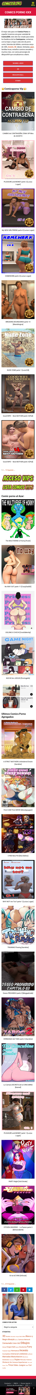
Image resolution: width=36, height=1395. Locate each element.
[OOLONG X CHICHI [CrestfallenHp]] (18, 628)
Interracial (15, 1354)
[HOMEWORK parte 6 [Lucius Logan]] (18, 272)
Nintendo (12, 1359)
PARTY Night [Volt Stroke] (18, 1181)
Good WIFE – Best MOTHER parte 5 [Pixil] (18, 416)
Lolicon (30, 1354)
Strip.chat (23, 688)
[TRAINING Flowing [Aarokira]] (18, 943)
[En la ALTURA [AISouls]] (18, 1272)
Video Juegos (19, 1365)
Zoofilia (4, 1368)
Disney (4, 1347)
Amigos (17, 1336)
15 (6, 470)
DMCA (16, 1383)
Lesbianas (23, 1354)
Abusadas (13, 1336)
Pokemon (29, 1359)
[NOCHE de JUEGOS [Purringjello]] (18, 674)
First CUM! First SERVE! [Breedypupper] (18, 810)
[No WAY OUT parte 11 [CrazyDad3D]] (18, 583)
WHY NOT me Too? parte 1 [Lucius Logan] (18, 902)
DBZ (18, 1343)
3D (15, 47)
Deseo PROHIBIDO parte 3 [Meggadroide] (18, 993)
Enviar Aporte (25, 1383)
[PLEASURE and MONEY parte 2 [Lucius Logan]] (18, 178)
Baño (20, 1336)
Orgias (17, 1359)
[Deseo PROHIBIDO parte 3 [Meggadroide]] (18, 989)
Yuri (30, 1365)
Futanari (4, 1351)
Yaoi (27, 1365)
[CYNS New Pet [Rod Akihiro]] (18, 852)
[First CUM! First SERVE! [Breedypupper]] (18, 806)
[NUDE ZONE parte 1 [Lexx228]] (18, 366)
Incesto (24, 1350)
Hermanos (15, 1351)
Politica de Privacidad (14, 1385)
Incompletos (6, 1354)
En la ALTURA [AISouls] (18, 1276)
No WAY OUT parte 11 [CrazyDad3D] (18, 587)
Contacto (7, 1383)
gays (32, 47)
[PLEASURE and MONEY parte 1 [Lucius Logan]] (18, 1129)
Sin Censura (14, 1362)
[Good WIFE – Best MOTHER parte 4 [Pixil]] (18, 458)
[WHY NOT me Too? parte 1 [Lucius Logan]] (18, 897)
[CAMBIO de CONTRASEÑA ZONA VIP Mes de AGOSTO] (18, 129)
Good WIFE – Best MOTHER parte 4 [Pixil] (18, 462)
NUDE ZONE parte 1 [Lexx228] (18, 370)
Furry (29, 1346)
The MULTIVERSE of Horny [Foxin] (18, 541)
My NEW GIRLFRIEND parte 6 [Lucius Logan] (18, 230)
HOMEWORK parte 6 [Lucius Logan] (18, 276)
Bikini (23, 1336)
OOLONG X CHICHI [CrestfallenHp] (18, 632)
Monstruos (25, 1357)
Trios (10, 1365)
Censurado (7, 1343)
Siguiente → (11, 470)
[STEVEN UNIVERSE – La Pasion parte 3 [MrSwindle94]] (18, 1223)
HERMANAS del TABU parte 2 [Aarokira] (18, 1039)
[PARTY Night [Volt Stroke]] (18, 1177)
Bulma (16, 1339)
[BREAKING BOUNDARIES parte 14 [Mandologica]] (18, 318)
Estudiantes (23, 1347)
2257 (27, 1385)
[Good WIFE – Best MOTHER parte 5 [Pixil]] (18, 412)
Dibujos (25, 1343)
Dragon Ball (11, 1347)
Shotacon (5, 1362)
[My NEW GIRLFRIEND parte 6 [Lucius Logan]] (18, 226)
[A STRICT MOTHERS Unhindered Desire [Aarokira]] (18, 758)
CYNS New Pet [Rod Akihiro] (18, 856)
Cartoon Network (24, 1339)
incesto (10, 47)
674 (6, 1284)
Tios (7, 1365)
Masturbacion (16, 1356)
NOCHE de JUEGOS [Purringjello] (18, 678)
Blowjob (11, 1339)
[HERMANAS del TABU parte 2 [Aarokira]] (18, 1035)
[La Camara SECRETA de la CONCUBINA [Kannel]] (18, 1081)
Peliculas (23, 1360)
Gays (9, 1351)
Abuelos (8, 1336)
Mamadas (6, 1356)
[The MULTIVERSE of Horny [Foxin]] (18, 537)
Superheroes (22, 1362)
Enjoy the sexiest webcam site (26, 698)
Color (14, 1343)
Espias (17, 1347)
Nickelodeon (5, 1359)
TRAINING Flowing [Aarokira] (18, 947)
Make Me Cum (25, 686)
